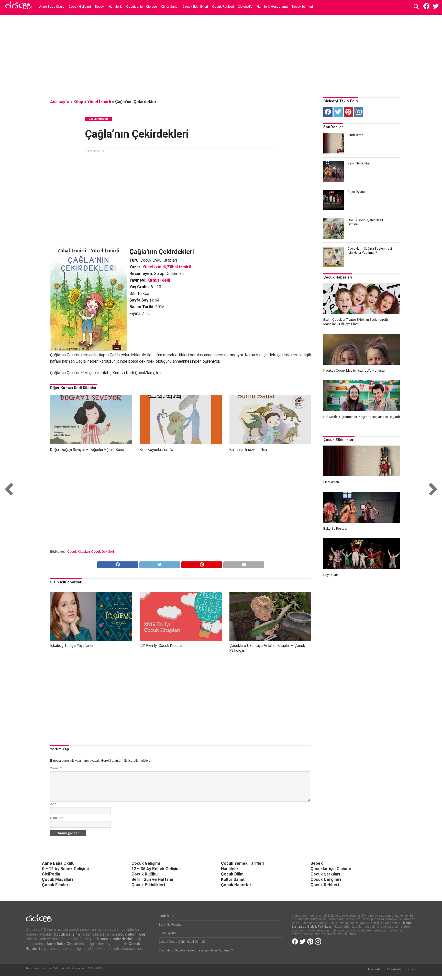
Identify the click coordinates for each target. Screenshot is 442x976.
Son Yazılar (333, 127)
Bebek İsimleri (302, 6)
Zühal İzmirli (179, 266)
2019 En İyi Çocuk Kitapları (161, 646)
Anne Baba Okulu (51, 6)
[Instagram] (358, 112)
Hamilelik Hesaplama (272, 6)
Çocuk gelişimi (67, 934)
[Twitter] (338, 112)
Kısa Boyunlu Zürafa (156, 450)
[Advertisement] (221, 55)
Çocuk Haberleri (337, 277)
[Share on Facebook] (117, 563)
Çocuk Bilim (232, 874)
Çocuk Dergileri (326, 879)
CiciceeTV (245, 6)
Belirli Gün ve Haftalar (152, 879)
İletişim (411, 969)
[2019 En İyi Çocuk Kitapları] (181, 639)
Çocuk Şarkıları (325, 874)
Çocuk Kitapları (78, 551)
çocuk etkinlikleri (131, 934)
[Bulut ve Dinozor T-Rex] (270, 442)
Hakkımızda (394, 969)
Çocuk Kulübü (144, 874)
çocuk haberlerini (116, 939)
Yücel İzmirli (99, 101)
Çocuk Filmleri (56, 884)
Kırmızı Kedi (158, 280)
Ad (53, 804)
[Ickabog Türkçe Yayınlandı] (91, 639)
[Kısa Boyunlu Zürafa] (181, 442)
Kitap (78, 101)
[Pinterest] (348, 112)
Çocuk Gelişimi (80, 6)
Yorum (56, 768)
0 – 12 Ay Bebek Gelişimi (65, 868)
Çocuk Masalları (57, 879)
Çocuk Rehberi (223, 6)
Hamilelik (115, 6)
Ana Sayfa (374, 969)
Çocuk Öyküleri (102, 551)
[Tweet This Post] (159, 563)
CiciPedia (51, 874)
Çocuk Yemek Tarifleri (242, 863)
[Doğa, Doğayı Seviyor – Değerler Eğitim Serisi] (91, 442)
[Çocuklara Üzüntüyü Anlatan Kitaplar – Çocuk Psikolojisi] (270, 639)
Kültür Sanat (170, 6)
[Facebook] (328, 112)
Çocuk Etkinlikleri (195, 6)
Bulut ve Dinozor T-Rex (248, 450)
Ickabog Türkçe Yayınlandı (71, 646)
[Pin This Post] (201, 563)
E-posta (56, 818)
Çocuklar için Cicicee (141, 6)
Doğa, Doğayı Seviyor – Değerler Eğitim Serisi (87, 450)
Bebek (99, 6)
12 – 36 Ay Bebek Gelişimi (156, 868)
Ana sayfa (59, 101)
